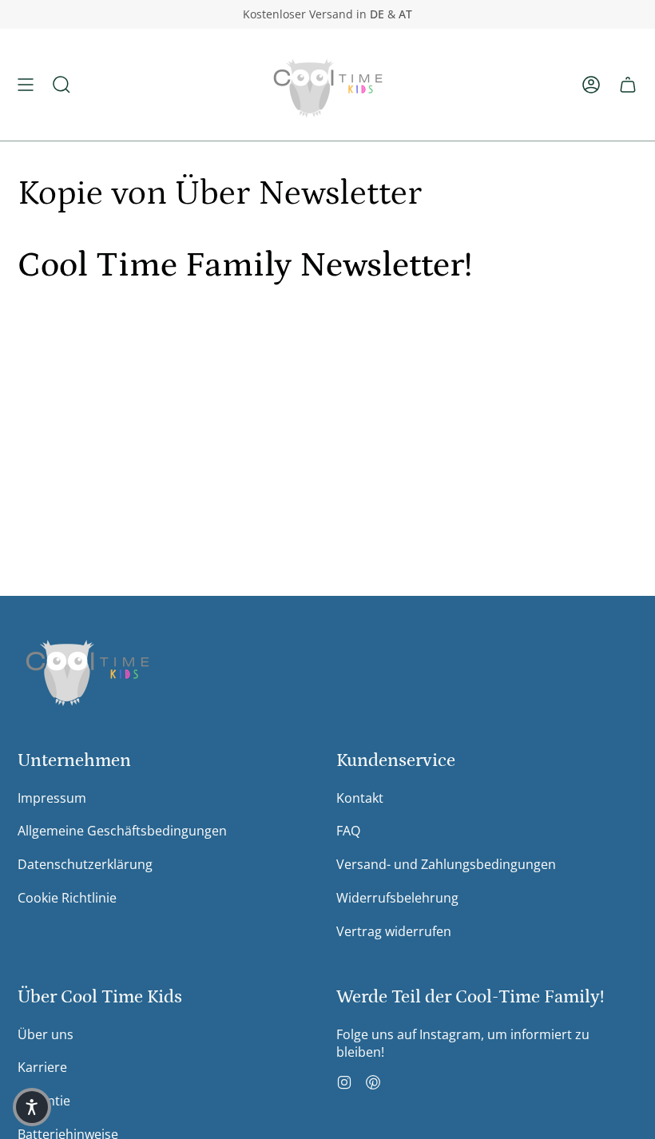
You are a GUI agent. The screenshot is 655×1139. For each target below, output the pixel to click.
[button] (61, 84)
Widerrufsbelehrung (397, 898)
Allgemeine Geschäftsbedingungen (122, 830)
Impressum (52, 798)
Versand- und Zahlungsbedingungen (446, 864)
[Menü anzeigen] (26, 84)
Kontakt (359, 798)
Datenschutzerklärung (85, 864)
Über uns (45, 1034)
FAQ (348, 830)
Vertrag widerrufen (393, 931)
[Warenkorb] (627, 84)
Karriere (42, 1067)
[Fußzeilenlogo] (87, 669)
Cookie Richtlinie (67, 898)
